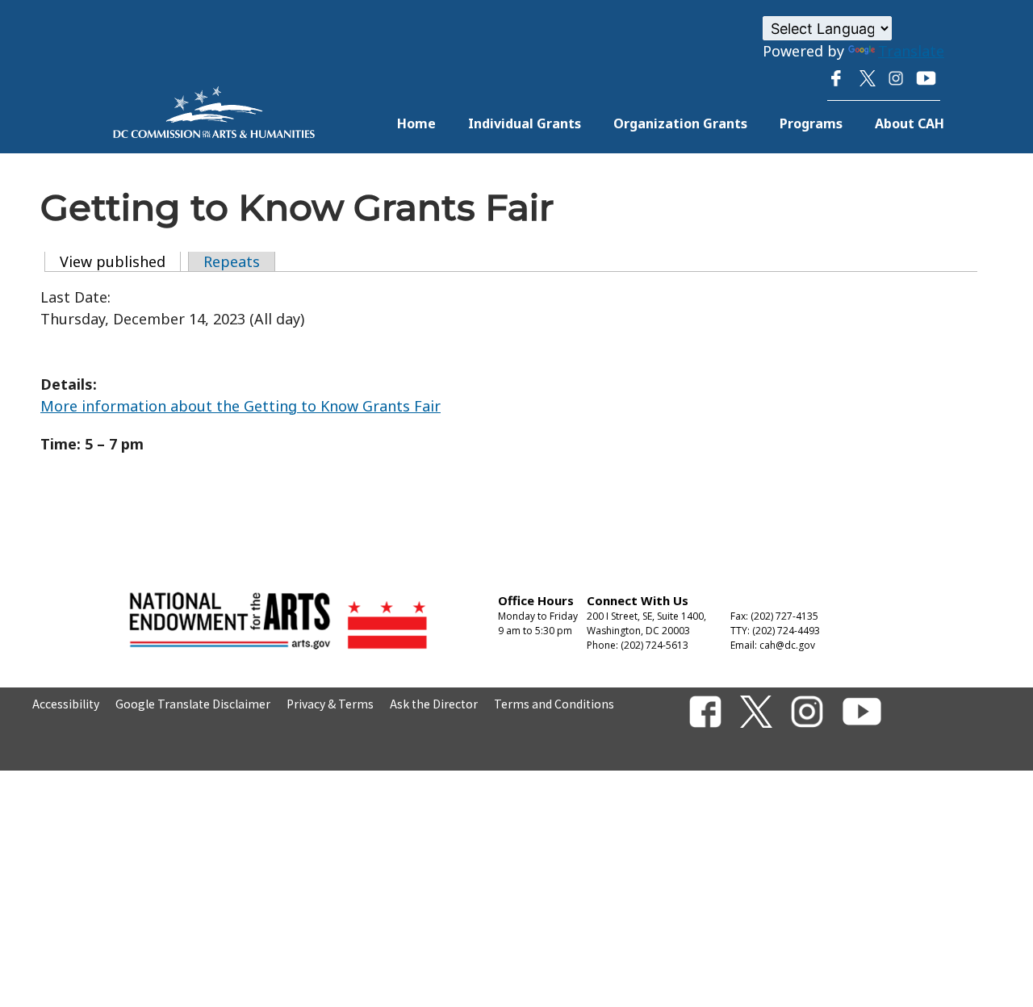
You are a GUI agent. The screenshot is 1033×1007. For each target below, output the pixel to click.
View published (120, 261)
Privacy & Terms (330, 704)
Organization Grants (680, 123)
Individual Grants (524, 123)
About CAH (909, 123)
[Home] (214, 132)
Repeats (231, 261)
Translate (911, 51)
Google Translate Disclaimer (192, 704)
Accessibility (65, 704)
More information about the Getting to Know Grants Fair (240, 406)
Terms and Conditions (554, 704)
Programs (811, 123)
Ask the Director (434, 704)
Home (416, 123)
